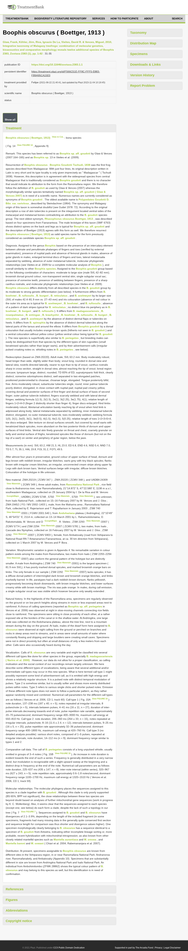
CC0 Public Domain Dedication (69, 947)
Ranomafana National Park (83, 484)
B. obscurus (38, 652)
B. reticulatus (59, 295)
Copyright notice (19, 921)
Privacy (158, 947)
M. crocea (90, 839)
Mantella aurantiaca (66, 839)
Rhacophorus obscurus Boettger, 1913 (69, 218)
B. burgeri (42, 295)
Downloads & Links (145, 64)
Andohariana (67, 513)
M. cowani (37, 843)
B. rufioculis (26, 295)
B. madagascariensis (86, 311)
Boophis (50, 245)
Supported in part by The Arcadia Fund (134, 947)
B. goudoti (38, 187)
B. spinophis (38, 322)
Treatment (13, 128)
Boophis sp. (67, 153)
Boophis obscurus (36, 164)
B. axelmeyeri (83, 295)
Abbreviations (17, 910)
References (15, 889)
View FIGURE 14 (25, 145)
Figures (12, 900)
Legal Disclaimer (172, 947)
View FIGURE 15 (100, 699)
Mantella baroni (15, 843)
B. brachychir (50, 314)
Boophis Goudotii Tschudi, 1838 (70, 164)
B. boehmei (71, 303)
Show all (10, 119)
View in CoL (58, 137)
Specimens (139, 54)
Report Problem (142, 85)
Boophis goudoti (70, 180)
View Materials (13, 483)
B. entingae (33, 314)
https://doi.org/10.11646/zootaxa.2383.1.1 (57, 64)
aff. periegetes (93, 606)
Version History (142, 75)
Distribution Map (143, 43)
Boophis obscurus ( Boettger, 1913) (28, 137)
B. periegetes (70, 337)
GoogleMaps (13, 496)
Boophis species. (46, 268)
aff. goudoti (83, 153)
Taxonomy (138, 32)
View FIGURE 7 (28, 812)
